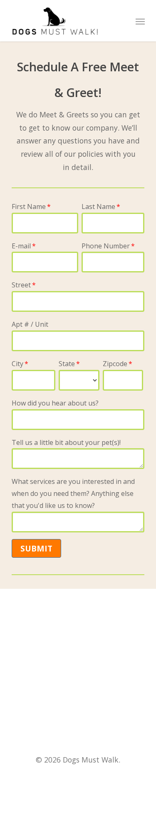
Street (21, 284)
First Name (29, 206)
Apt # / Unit (30, 324)
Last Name (98, 206)
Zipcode (115, 363)
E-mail (21, 245)
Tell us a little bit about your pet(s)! (66, 442)
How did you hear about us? (55, 403)
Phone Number (106, 245)
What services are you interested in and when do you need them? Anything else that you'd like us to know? (73, 493)
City (17, 363)
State (67, 363)
